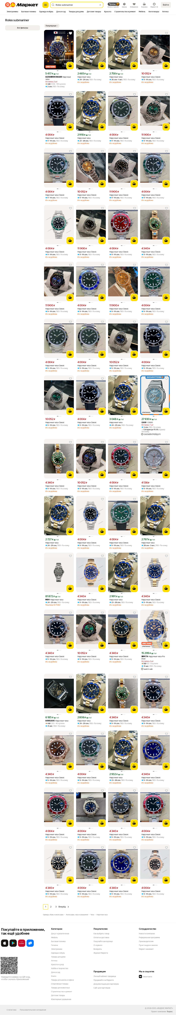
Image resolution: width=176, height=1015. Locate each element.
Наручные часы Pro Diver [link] (153, 657)
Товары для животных (60, 988)
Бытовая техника (58, 941)
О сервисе (98, 945)
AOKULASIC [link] (50, 721)
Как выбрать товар (101, 934)
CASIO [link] (147, 422)
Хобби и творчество (59, 968)
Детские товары (58, 995)
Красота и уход (57, 964)
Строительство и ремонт (61, 992)
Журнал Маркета (101, 953)
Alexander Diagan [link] (53, 77)
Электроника (56, 949)
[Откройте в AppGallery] (21, 946)
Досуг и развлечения (60, 934)
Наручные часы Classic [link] (151, 77)
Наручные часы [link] (58, 78)
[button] (52, 26)
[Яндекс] (169, 1011)
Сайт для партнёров (102, 988)
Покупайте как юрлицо (103, 941)
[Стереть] (100, 5)
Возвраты (98, 949)
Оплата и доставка (101, 937)
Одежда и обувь (58, 953)
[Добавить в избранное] (70, 33)
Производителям (146, 941)
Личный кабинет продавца (105, 976)
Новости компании (147, 934)
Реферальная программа (149, 937)
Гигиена (54, 945)
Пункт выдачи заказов (148, 945)
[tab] (12, 12)
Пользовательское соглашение (33, 1010)
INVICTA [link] (144, 657)
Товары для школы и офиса (62, 980)
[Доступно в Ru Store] (30, 946)
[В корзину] (70, 66)
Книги (53, 976)
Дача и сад (55, 972)
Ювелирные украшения (61, 999)
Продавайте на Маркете (104, 980)
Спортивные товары (59, 984)
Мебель (54, 937)
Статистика (11, 1010)
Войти (166, 5)
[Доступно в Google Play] (13, 946)
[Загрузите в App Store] (4, 946)
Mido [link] (47, 600)
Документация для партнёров (106, 984)
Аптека (54, 961)
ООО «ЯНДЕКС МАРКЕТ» (162, 1008)
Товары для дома (58, 957)
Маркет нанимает (146, 949)
